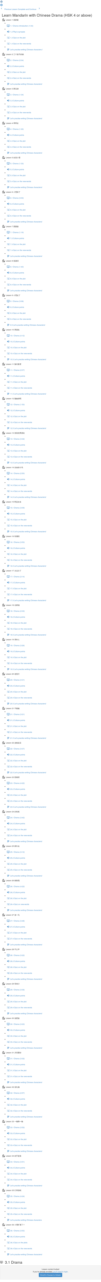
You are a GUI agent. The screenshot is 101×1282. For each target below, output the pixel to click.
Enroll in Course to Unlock (50, 1275)
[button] (1, 2)
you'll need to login (60, 1271)
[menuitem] (1, 5)
